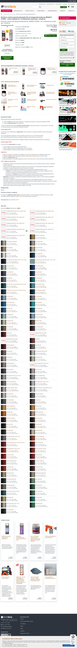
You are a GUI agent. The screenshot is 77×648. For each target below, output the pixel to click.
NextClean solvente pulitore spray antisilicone (6, 537)
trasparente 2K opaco (20, 196)
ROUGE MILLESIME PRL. (39, 460)
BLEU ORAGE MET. (38, 296)
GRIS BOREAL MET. (38, 357)
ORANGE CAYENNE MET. (39, 436)
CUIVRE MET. (37, 339)
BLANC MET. (8, 253)
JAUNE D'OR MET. (38, 406)
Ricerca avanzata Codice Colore (66, 57)
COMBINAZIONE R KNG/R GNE (12, 339)
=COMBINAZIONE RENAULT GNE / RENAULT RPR (15, 229)
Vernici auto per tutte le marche (65, 140)
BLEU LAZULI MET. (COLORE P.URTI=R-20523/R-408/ (16, 284)
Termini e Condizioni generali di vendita (26, 621)
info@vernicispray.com (8, 626)
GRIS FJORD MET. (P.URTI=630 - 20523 (13, 375)
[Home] (1, 14)
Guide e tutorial (42, 4)
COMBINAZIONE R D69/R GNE (40, 333)
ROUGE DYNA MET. (38, 454)
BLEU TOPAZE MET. (38, 302)
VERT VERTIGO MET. (39, 503)
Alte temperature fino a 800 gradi (65, 96)
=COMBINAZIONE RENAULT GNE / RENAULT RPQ (44, 223)
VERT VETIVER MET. (10, 509)
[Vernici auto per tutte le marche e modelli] (67, 136)
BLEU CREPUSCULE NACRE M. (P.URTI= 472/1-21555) (16, 259)
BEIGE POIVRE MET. (38, 247)
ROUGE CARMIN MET (39, 442)
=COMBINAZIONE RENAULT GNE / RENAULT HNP (44, 217)
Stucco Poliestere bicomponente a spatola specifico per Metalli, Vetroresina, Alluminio (35, 539)
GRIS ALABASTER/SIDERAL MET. (41, 351)
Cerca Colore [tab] (64, 31)
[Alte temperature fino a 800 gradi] (67, 92)
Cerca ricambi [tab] (72, 31)
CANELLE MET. (9, 333)
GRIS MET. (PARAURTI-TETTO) (11, 387)
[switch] (73, 643)
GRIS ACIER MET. (38, 345)
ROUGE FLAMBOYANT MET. (11, 460)
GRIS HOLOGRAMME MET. (40, 375)
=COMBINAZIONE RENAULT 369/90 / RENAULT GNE (16, 211)
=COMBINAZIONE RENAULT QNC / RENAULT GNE (15, 235)
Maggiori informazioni (8, 643)
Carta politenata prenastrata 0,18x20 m (50, 577)
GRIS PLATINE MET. (9, 393)
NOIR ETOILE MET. (9, 424)
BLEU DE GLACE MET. (10, 266)
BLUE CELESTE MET (39, 314)
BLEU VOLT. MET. (9, 308)
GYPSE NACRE (37, 400)
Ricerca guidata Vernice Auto (67, 64)
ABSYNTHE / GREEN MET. (40, 235)
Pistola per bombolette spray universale (50, 537)
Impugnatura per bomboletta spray (49, 107)
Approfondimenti (50, 4)
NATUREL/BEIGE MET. (39, 412)
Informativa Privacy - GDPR (24, 633)
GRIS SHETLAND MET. (39, 393)
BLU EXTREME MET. (38, 308)
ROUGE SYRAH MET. (39, 467)
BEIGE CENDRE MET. (39, 241)
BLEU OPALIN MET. (9, 296)
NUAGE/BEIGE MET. (38, 430)
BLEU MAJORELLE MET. (39, 284)
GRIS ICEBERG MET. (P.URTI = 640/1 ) (42, 381)
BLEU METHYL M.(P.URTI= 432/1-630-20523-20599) (16, 290)
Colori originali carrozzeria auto (65, 105)
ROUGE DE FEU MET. (10, 454)
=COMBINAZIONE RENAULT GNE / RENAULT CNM (44, 211)
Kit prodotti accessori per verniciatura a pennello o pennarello (31, 93)
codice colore (62, 53)
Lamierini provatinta (50, 85)
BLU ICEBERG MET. (9, 314)
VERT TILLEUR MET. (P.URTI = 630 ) (12, 503)
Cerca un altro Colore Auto (8, 58)
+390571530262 (72, 1)
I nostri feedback (23, 623)
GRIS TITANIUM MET (10, 400)
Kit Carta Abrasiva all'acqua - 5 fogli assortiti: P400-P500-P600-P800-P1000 (35, 578)
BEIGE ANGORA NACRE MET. (11, 241)
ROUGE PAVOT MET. (10, 467)
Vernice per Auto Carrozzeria (9, 14)
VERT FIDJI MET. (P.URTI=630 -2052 (12, 491)
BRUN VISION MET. (9, 326)
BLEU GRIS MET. (9, 278)
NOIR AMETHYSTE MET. (10, 418)
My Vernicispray (71, 4)
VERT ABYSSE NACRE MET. (11, 479)
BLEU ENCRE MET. (38, 272)
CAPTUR (31, 47)
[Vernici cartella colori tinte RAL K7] (67, 145)
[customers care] (67, 78)
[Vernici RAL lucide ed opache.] (67, 110)
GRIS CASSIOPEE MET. (10, 363)
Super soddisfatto (63, 24)
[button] (73, 7)
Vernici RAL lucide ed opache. (65, 114)
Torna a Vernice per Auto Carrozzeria (10, 81)
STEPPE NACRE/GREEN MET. (40, 473)
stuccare (26, 154)
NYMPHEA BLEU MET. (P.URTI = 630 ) (13, 436)
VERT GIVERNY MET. (39, 491)
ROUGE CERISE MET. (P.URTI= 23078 (13, 448)
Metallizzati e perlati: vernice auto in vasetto (51, 69)
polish (25, 158)
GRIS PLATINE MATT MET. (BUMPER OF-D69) (43, 387)
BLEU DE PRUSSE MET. (39, 266)
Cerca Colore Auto (6, 10)
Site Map (21, 626)
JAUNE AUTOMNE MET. (10, 406)
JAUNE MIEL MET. (9, 412)
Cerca (63, 49)
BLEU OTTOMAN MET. (10, 302)
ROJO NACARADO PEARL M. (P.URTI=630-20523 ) (15, 442)
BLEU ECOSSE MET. (9, 272)
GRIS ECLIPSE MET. (9, 369)
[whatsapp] (67, 83)
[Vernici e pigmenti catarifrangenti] (67, 119)
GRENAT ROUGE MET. (10, 345)
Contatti (64, 4)
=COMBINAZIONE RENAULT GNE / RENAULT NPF (15, 223)
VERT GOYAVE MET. (9, 497)
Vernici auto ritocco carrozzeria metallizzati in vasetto (12, 93)
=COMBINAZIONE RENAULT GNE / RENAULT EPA (15, 217)
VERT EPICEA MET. (38, 485)
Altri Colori (7, 53)
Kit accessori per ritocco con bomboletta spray (50, 93)
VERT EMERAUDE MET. (10, 485)
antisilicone (10, 154)
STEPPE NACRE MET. (10, 473)
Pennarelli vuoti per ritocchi (51, 99)
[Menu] (75, 635)
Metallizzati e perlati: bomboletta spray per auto (32, 69)
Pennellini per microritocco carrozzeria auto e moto (32, 100)
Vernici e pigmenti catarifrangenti (65, 123)
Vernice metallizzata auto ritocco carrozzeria (31, 86)
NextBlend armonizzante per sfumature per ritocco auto (21, 538)
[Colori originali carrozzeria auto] (67, 101)
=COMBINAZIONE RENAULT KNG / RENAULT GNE (44, 229)
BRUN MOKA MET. (38, 320)
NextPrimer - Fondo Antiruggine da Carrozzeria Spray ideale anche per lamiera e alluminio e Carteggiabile (21, 580)
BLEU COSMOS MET (39, 253)
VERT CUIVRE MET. (38, 479)
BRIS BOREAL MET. (9, 320)
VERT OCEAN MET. (38, 497)
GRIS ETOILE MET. (38, 369)
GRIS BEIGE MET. (9, 357)
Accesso (64, 7)
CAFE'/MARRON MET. (39, 326)
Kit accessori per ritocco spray (6, 577)
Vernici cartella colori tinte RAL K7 (65, 149)
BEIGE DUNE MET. (9, 247)
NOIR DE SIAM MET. (38, 418)
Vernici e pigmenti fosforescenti (65, 132)
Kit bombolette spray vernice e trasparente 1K (12, 86)
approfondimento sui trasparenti (35, 137)
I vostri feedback (65, 18)
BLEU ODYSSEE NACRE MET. (40, 290)
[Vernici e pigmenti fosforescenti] (67, 127)
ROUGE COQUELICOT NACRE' (40, 448)
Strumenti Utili (58, 4)
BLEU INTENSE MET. (39, 278)
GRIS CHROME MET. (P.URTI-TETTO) (41, 363)
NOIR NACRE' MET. (38, 424)
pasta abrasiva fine (34, 158)
